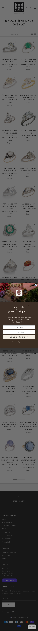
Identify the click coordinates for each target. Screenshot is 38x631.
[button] (19, 344)
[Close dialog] (36, 285)
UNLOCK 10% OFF (19, 337)
